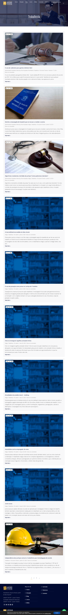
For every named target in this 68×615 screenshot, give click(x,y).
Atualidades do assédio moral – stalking (17, 395)
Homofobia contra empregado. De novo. (17, 449)
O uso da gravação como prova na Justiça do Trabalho (21, 286)
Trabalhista (36, 70)
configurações (48, 613)
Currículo (45, 587)
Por (44, 70)
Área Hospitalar (24, 70)
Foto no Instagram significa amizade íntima (18, 340)
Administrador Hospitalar (10, 70)
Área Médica (30, 70)
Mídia (27, 603)
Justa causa (8, 503)
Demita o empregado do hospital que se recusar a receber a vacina (25, 122)
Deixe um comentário (9, 72)
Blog (27, 596)
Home (28, 589)
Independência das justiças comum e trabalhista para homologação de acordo (28, 558)
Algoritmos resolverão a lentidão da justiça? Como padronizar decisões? (26, 176)
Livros (28, 599)
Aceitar (56, 613)
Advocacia (18, 70)
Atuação (28, 593)
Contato (45, 593)
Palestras (45, 590)
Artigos (29, 124)
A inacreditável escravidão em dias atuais (17, 232)
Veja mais (7, 81)
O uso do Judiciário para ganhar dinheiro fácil (18, 68)
